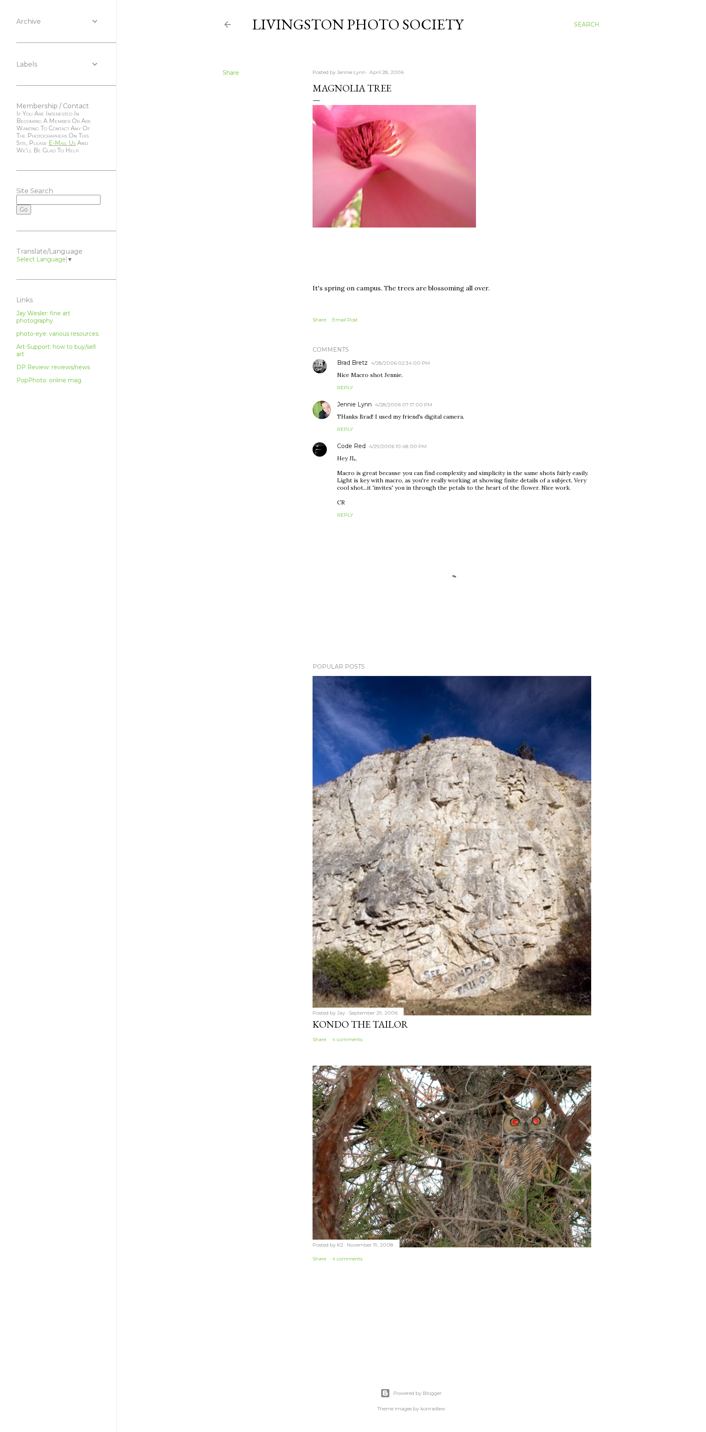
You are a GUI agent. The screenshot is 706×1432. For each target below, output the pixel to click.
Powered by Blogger (417, 1393)
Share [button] (231, 72)
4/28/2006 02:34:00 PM (400, 363)
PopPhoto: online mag (48, 380)
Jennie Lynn (354, 404)
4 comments (347, 1039)
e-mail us (62, 143)
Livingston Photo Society (357, 24)
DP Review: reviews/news (53, 367)
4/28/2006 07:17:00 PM (403, 404)
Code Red (351, 446)
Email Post (345, 320)
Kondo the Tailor (360, 1024)
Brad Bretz (352, 362)
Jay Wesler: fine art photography (43, 317)
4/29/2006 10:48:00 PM (398, 446)
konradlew (432, 1408)
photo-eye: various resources (57, 333)
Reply (345, 387)
